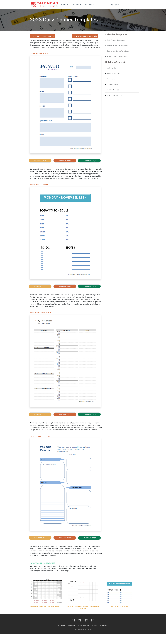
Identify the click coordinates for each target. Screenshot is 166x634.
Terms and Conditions (66, 625)
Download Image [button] (89, 160)
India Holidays (112, 68)
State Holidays (112, 84)
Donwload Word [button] (65, 160)
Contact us (104, 625)
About (94, 625)
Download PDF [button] (40, 160)
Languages (114, 4)
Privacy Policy (83, 625)
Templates (88, 4)
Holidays (76, 4)
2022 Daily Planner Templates (43, 36)
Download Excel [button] (65, 414)
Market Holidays (113, 90)
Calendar (64, 4)
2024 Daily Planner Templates (84, 36)
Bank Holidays (112, 79)
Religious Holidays (113, 73)
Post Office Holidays (114, 95)
